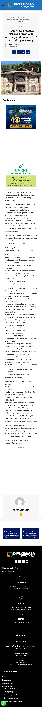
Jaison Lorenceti (13, 44)
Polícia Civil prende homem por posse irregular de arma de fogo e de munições (11, 534)
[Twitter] (19, 52)
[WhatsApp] (28, 52)
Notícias (14, 18)
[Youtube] (27, 561)
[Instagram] (19, 561)
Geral (20, 18)
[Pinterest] (23, 52)
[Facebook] (14, 52)
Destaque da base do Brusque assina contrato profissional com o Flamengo (30, 534)
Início (8, 18)
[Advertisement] (21, 146)
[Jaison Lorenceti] (21, 502)
